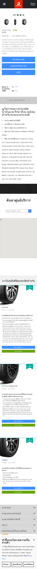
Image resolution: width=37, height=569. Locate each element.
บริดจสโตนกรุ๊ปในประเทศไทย (14, 531)
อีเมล (16, 91)
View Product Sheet (18, 59)
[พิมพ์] (23, 15)
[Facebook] (18, 15)
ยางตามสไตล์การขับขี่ (11, 519)
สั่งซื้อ (19, 72)
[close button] (34, 540)
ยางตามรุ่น (6, 507)
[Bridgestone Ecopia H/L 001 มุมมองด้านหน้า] (15, 22)
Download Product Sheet (18, 66)
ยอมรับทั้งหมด (28, 564)
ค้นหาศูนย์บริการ (18, 347)
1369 (16, 86)
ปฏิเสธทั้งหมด (16, 564)
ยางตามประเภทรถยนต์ (11, 513)
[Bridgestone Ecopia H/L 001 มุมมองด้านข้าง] (24, 22)
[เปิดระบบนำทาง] (4, 4)
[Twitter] (20, 15)
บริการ (4, 525)
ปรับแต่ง (6, 564)
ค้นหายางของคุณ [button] (32, 4)
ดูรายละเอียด (18, 351)
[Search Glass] (29, 211)
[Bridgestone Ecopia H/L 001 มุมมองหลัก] (6, 22)
